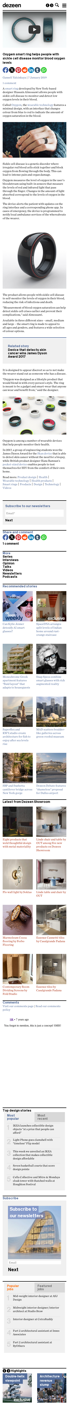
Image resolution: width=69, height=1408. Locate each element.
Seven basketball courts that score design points (34, 1167)
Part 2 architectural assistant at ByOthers (32, 1344)
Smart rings (10, 484)
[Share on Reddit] (25, 70)
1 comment (9, 83)
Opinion (8, 563)
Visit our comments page (18, 1006)
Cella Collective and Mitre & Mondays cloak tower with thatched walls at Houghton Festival (36, 1178)
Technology (52, 484)
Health (43, 477)
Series (8, 556)
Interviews (11, 560)
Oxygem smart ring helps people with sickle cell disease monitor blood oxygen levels (34, 58)
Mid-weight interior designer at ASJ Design (35, 1297)
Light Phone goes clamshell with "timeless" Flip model (33, 1141)
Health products (41, 480)
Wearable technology (16, 480)
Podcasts (10, 576)
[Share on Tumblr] (37, 70)
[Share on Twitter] (12, 70)
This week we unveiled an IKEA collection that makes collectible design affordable (33, 1153)
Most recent (43, 1117)
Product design (27, 477)
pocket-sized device (15, 464)
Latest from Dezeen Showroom (26, 801)
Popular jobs (13, 1287)
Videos (7, 487)
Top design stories (17, 1110)
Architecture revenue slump (50, 1380)
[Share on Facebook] (6, 70)
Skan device (44, 453)
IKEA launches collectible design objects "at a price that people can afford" (33, 1127)
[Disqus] (34, 1057)
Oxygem (16, 105)
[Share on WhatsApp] (44, 70)
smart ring (11, 88)
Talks (7, 566)
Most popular (13, 1117)
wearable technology (40, 105)
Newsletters (12, 573)
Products (25, 484)
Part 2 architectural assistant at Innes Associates (36, 1332)
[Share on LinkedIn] (31, 70)
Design (38, 484)
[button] (56, 4)
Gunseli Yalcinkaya (14, 77)
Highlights (18, 1370)
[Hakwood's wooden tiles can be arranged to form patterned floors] (47, 5)
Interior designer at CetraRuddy (33, 1319)
